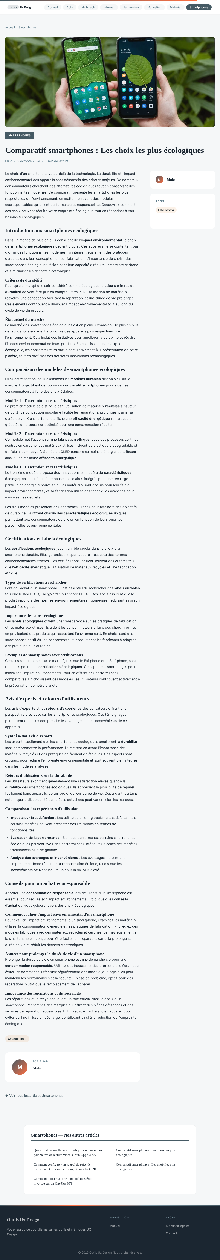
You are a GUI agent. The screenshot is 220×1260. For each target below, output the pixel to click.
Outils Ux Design (23, 1219)
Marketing (154, 7)
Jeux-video (131, 7)
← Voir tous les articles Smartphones (34, 1096)
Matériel (175, 7)
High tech (88, 7)
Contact (171, 1233)
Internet (109, 7)
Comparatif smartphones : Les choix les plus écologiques (146, 1152)
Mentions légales (177, 1226)
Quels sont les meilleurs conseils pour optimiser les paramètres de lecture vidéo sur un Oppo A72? (68, 1152)
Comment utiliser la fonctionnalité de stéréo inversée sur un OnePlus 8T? (63, 1181)
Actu (69, 7)
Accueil (52, 7)
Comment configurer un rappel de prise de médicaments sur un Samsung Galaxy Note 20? (65, 1167)
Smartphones (199, 7)
